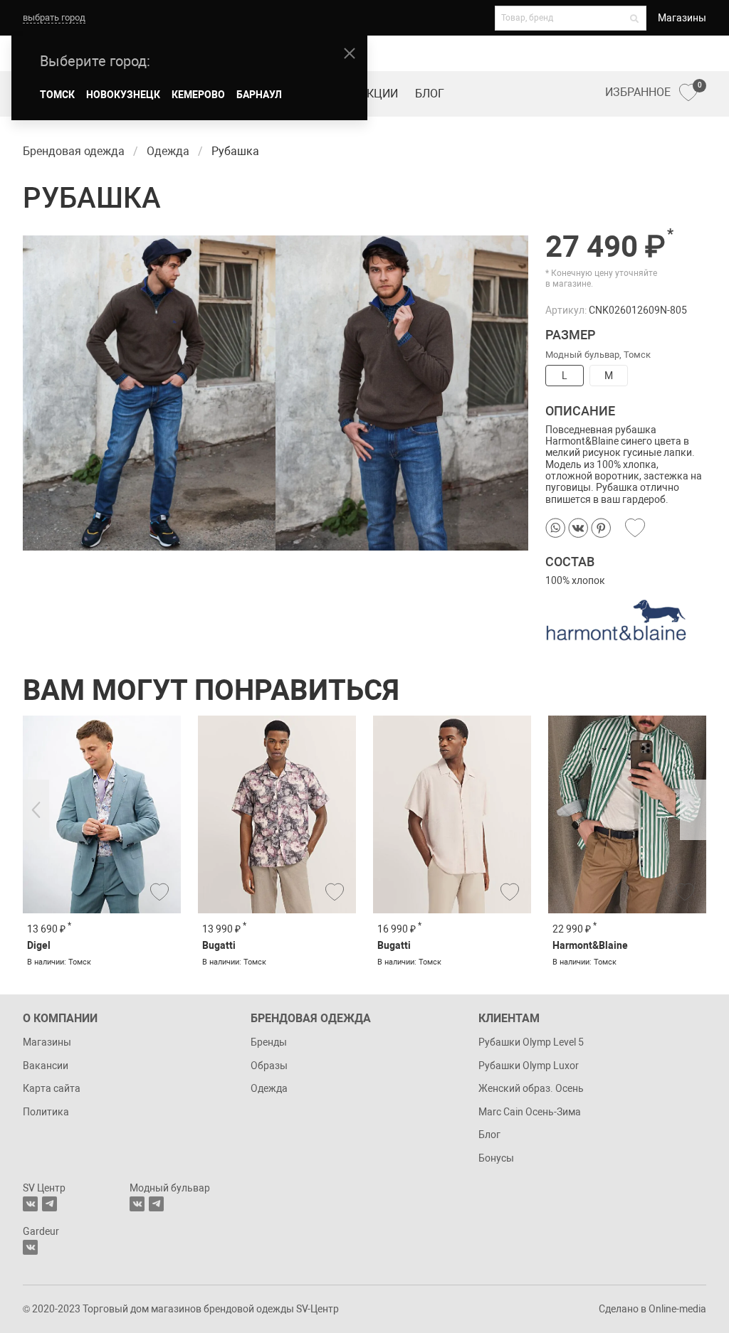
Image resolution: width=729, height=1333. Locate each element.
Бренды (269, 1042)
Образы (269, 1065)
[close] (349, 53)
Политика (46, 1111)
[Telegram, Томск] (49, 1203)
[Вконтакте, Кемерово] (30, 1247)
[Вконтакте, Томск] (30, 1203)
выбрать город (54, 17)
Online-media (677, 1309)
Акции (379, 93)
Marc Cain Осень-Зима (529, 1111)
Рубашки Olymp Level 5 (531, 1042)
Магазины (682, 17)
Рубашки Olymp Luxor (528, 1065)
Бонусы (496, 1158)
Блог (429, 93)
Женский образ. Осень (531, 1088)
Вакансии (45, 1065)
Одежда (269, 1088)
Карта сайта (51, 1088)
